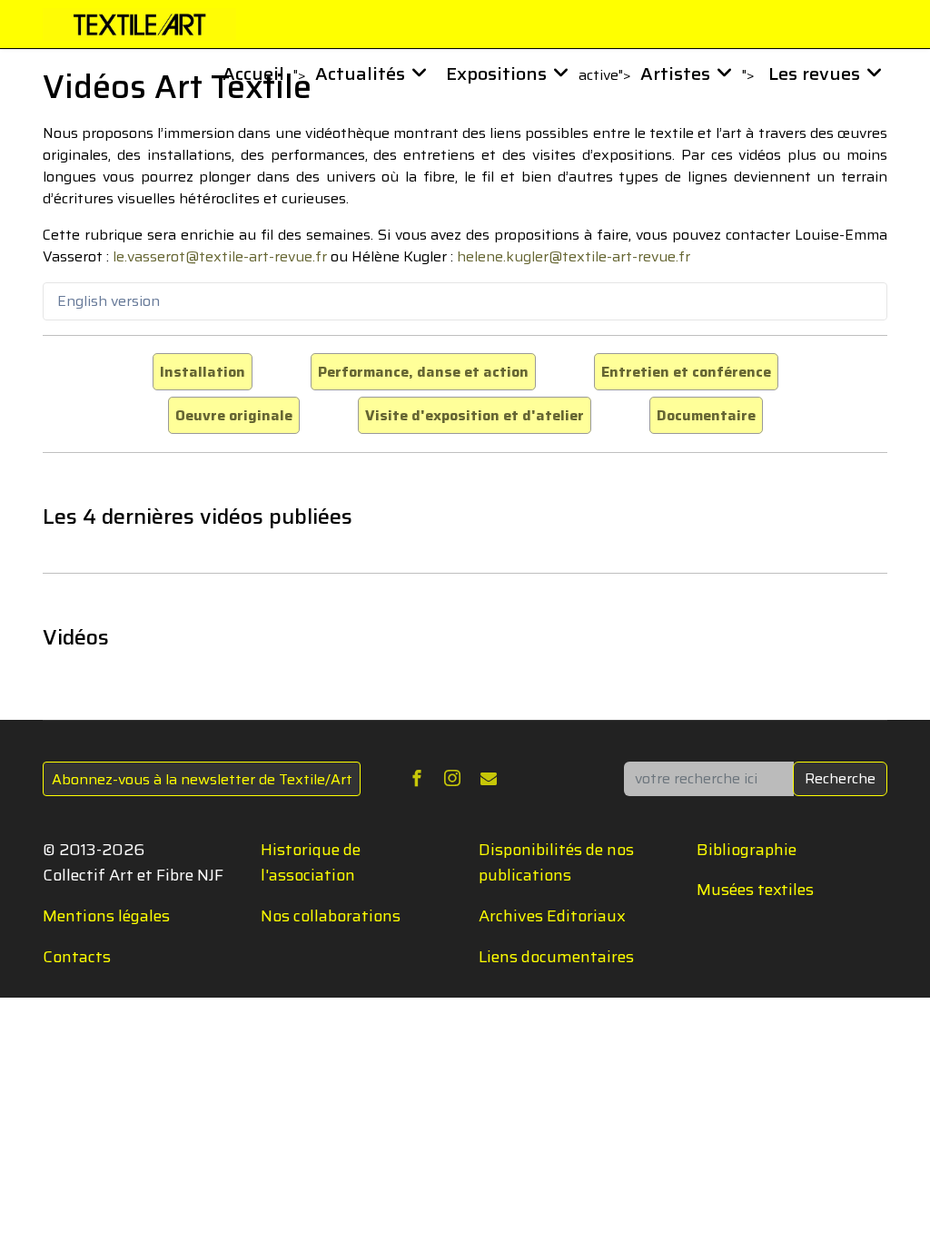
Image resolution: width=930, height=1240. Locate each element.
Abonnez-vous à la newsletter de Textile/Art (202, 779)
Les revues (814, 73)
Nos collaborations (331, 916)
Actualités (360, 73)
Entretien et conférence (686, 371)
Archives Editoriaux (552, 916)
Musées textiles (755, 889)
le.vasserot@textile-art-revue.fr (220, 256)
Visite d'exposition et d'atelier (474, 415)
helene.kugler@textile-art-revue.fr (573, 256)
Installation (202, 371)
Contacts (77, 956)
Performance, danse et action (423, 371)
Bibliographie (746, 849)
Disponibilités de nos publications (556, 863)
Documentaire (706, 415)
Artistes (675, 73)
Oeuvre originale (233, 415)
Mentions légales (106, 916)
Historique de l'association (311, 863)
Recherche (840, 778)
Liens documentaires (556, 956)
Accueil (253, 73)
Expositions (496, 73)
